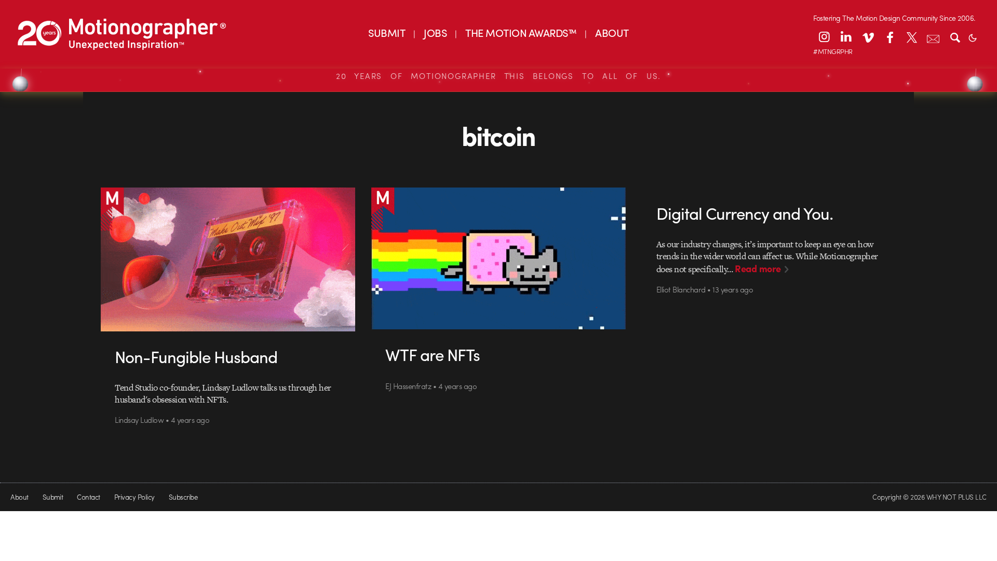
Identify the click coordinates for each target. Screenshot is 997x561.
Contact (88, 496)
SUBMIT (386, 32)
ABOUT (611, 32)
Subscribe (183, 496)
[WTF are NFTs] (498, 258)
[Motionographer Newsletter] (933, 37)
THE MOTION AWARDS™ (520, 32)
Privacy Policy (134, 496)
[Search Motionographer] (955, 37)
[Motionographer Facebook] (889, 37)
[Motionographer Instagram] (824, 37)
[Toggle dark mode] (972, 37)
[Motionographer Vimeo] (867, 37)
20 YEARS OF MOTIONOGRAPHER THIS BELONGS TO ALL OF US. (498, 76)
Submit (53, 496)
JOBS (435, 32)
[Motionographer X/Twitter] (911, 37)
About (19, 496)
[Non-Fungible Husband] (228, 259)
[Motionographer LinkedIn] (846, 37)
